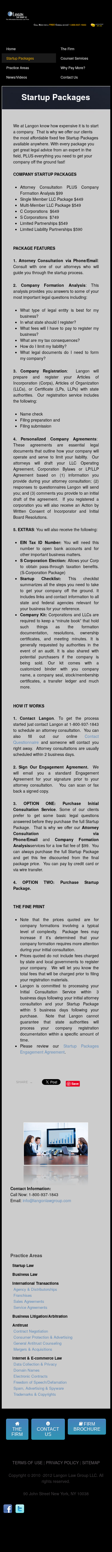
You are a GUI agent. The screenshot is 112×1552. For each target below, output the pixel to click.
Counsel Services (74, 58)
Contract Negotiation (30, 1331)
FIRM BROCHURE (87, 1427)
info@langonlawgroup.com (47, 1200)
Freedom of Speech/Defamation (40, 1382)
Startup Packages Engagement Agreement (59, 1049)
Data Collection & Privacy (35, 1364)
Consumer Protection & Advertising (42, 1337)
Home (11, 48)
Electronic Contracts (30, 1376)
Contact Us (69, 77)
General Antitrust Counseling (37, 1343)
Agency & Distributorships (35, 1289)
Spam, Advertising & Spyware (38, 1388)
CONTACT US (48, 1432)
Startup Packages (20, 58)
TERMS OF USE (27, 1462)
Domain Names (26, 1370)
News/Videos (16, 77)
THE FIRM (17, 1432)
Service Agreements (30, 1307)
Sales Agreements (28, 1301)
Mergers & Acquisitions (32, 1349)
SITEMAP (91, 1462)
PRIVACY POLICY (62, 1462)
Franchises (22, 1295)
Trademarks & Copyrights (34, 1394)
